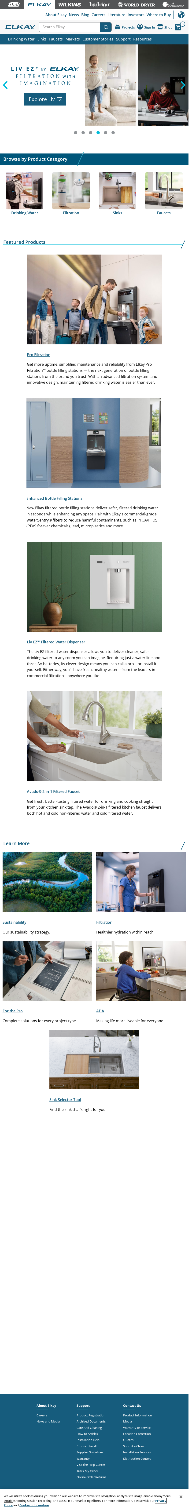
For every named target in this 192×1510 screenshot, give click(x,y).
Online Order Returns (91, 1477)
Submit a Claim (133, 1446)
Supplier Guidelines (90, 1452)
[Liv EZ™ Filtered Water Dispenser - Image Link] (94, 588)
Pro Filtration (38, 354)
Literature (116, 14)
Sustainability (14, 922)
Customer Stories (97, 39)
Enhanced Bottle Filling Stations (54, 498)
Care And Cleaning (89, 1428)
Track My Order (87, 1471)
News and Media (48, 1421)
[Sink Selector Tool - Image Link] (94, 1060)
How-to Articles (87, 1434)
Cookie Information (34, 1505)
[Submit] (105, 27)
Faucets (56, 39)
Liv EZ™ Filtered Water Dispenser (56, 642)
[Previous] (5, 91)
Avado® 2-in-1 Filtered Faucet (53, 791)
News (74, 14)
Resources (142, 39)
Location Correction (137, 1434)
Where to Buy (159, 14)
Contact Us (132, 1405)
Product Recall (86, 1446)
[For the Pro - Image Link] (47, 972)
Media (127, 1421)
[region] (94, 1499)
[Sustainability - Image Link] (47, 883)
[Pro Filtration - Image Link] (94, 300)
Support (123, 39)
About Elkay (56, 14)
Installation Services (137, 1452)
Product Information (137, 1415)
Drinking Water (21, 39)
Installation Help (88, 1440)
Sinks (42, 39)
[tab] (75, 132)
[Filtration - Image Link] (141, 883)
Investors (136, 14)
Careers (98, 14)
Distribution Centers (137, 1458)
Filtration (104, 922)
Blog (85, 14)
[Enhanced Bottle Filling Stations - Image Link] (93, 444)
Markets (73, 39)
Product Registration (91, 1415)
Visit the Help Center (91, 1465)
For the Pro (13, 1011)
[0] (178, 27)
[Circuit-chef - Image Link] (141, 972)
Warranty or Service (137, 1428)
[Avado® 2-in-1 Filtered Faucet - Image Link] (94, 737)
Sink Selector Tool (65, 1099)
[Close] (181, 1497)
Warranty (83, 1458)
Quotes (128, 1440)
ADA (100, 1011)
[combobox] (75, 27)
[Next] (183, 91)
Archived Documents (91, 1421)
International (180, 14)
